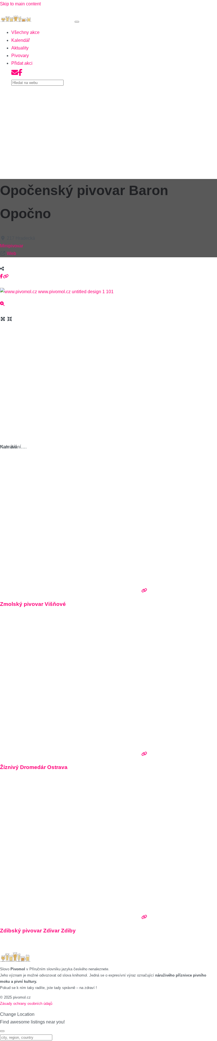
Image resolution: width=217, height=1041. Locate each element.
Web (11, 253)
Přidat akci (21, 63)
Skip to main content (20, 3)
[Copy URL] (5, 276)
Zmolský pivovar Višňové (33, 604)
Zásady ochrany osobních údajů (26, 1003)
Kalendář (20, 40)
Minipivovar (11, 245)
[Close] (2, 1031)
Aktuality (20, 48)
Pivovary (20, 55)
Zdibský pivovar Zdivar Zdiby (38, 931)
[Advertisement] (108, 130)
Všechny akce (25, 32)
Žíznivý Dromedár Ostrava (34, 767)
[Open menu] (77, 22)
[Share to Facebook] (1, 276)
